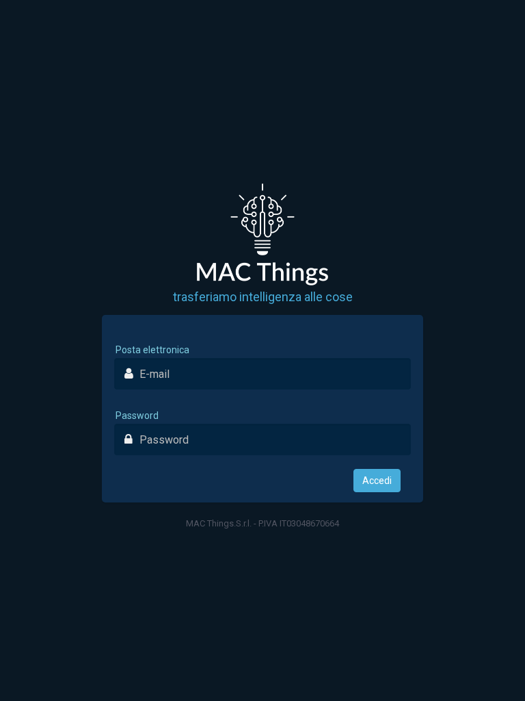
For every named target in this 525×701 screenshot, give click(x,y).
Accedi (377, 480)
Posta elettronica (152, 349)
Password (137, 415)
